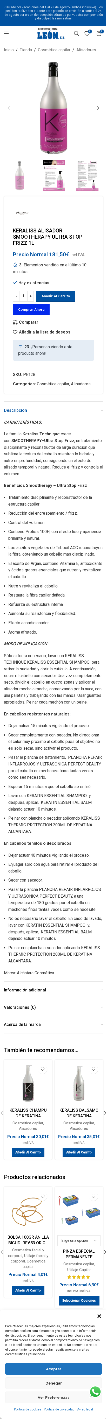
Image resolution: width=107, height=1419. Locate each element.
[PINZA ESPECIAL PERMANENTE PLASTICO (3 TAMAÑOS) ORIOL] (79, 1210)
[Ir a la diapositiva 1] (48, 152)
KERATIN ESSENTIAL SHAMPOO (57, 795)
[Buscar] (76, 33)
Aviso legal (85, 1409)
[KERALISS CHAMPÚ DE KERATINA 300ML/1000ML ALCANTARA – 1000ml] (28, 1083)
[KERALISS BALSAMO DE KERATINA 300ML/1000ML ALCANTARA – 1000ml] (79, 1083)
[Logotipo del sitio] (51, 33)
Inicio (9, 49)
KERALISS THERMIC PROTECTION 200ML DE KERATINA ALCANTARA (54, 825)
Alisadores (86, 49)
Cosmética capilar (54, 49)
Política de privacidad (59, 1409)
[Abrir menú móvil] (6, 33)
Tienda (26, 49)
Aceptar (53, 1368)
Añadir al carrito (56, 296)
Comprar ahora (31, 309)
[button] (99, 1316)
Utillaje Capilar (79, 1269)
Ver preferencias (54, 1397)
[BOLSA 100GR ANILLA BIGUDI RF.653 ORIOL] (28, 1210)
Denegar (53, 1383)
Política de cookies (27, 1409)
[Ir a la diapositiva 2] (53, 152)
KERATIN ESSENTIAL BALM (66, 802)
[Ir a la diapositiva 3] (58, 152)
